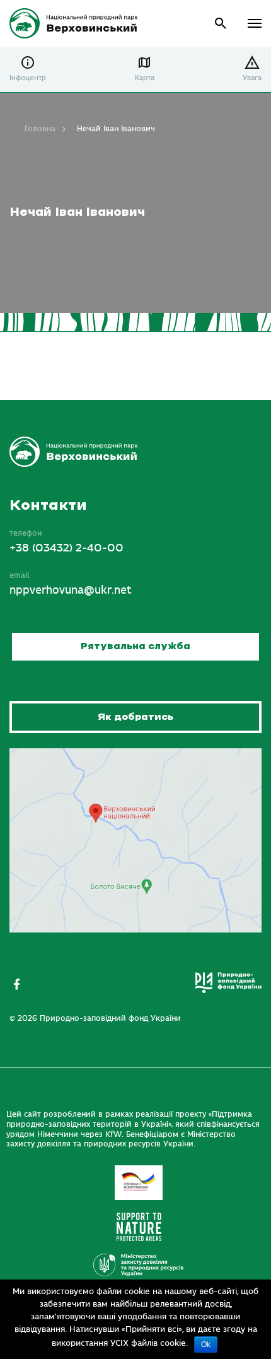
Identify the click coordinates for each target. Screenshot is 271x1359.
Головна (40, 128)
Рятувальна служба (135, 646)
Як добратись (135, 717)
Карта (144, 78)
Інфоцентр (27, 78)
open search (221, 24)
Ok (205, 1344)
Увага (252, 78)
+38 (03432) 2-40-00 (66, 548)
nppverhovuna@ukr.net (70, 590)
